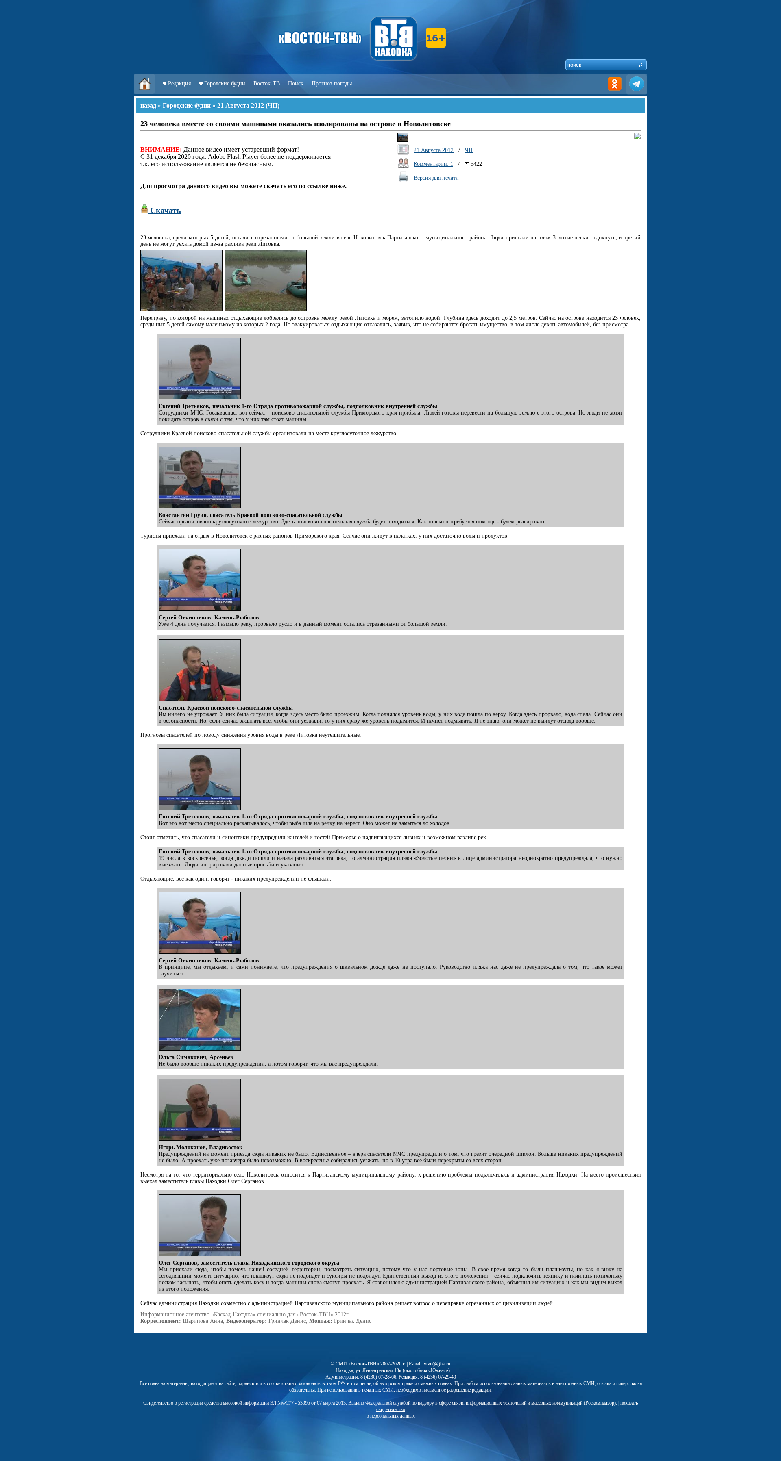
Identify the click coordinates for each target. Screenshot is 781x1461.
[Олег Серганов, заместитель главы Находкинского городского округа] (201, 1256)
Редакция (179, 83)
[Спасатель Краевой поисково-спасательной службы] (201, 701)
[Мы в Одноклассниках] (614, 92)
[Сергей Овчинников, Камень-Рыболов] (201, 611)
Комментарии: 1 (433, 164)
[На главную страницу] (144, 92)
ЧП (272, 105)
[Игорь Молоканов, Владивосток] (201, 1141)
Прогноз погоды (332, 83)
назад (148, 105)
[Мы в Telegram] (636, 92)
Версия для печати (436, 178)
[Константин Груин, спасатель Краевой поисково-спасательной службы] (201, 509)
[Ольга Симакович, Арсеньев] (201, 1051)
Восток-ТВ (266, 83)
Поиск (295, 83)
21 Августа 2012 (240, 105)
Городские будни (224, 83)
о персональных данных (391, 1416)
